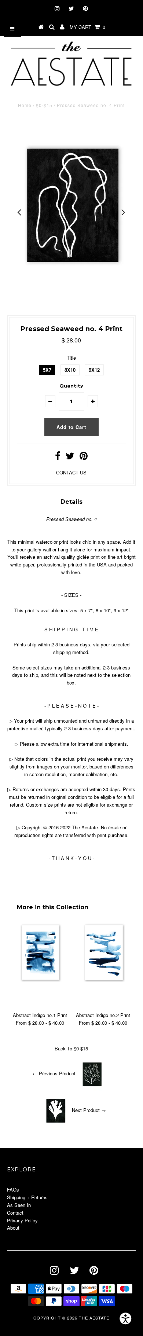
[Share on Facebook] (57, 457)
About (13, 1227)
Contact (15, 1212)
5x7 (47, 369)
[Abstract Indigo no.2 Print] (103, 980)
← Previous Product (54, 1073)
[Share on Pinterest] (84, 457)
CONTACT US (71, 472)
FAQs (13, 1189)
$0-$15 (44, 105)
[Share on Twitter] (70, 457)
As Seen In (19, 1204)
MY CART (87, 26)
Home (25, 105)
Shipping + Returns (27, 1197)
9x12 (94, 369)
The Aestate (94, 1318)
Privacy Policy (22, 1220)
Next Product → (89, 1110)
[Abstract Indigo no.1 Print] (40, 980)
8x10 (70, 369)
